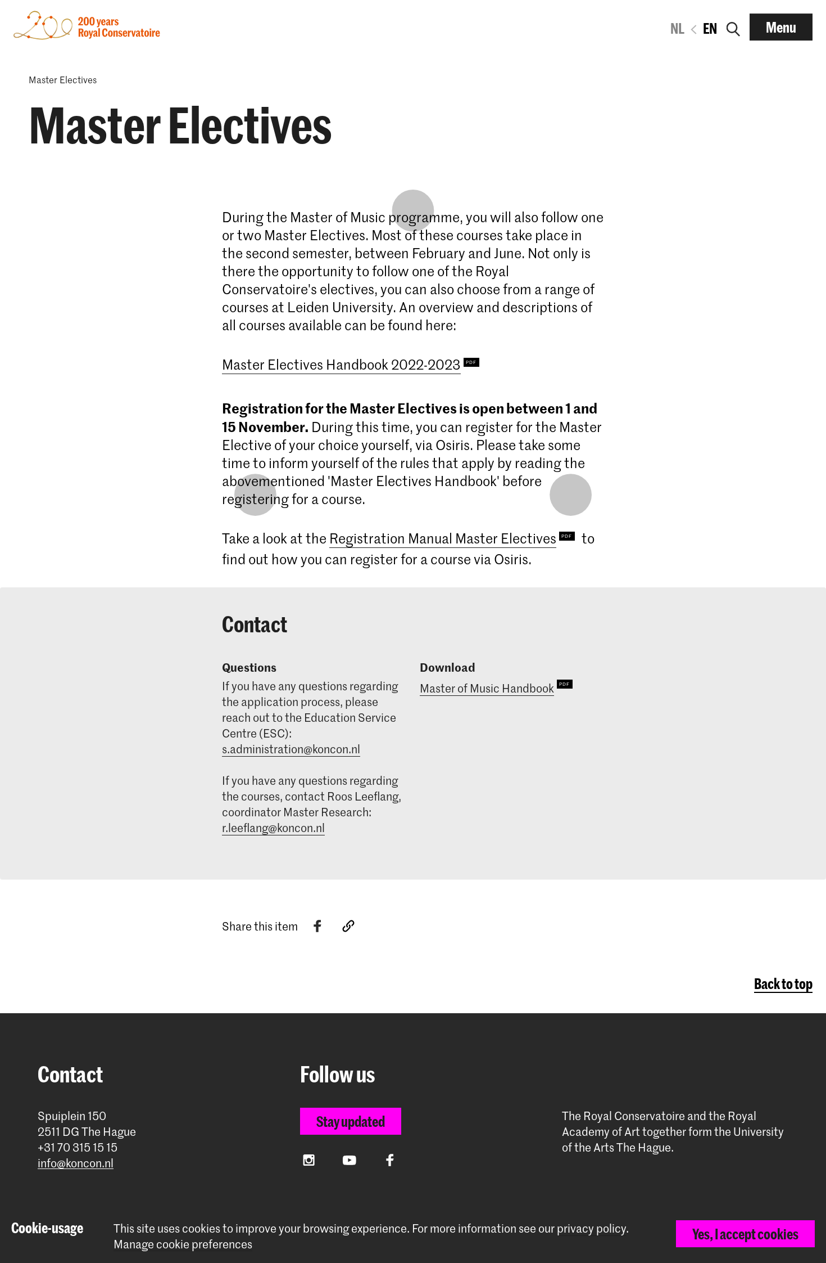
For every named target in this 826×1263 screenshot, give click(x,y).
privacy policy (591, 1228)
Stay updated (350, 1121)
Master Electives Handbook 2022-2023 (341, 364)
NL (677, 28)
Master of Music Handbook (487, 688)
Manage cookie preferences (183, 1244)
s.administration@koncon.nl (291, 748)
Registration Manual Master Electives (442, 538)
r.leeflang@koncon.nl (273, 827)
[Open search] (733, 27)
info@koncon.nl (76, 1163)
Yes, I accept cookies (745, 1233)
